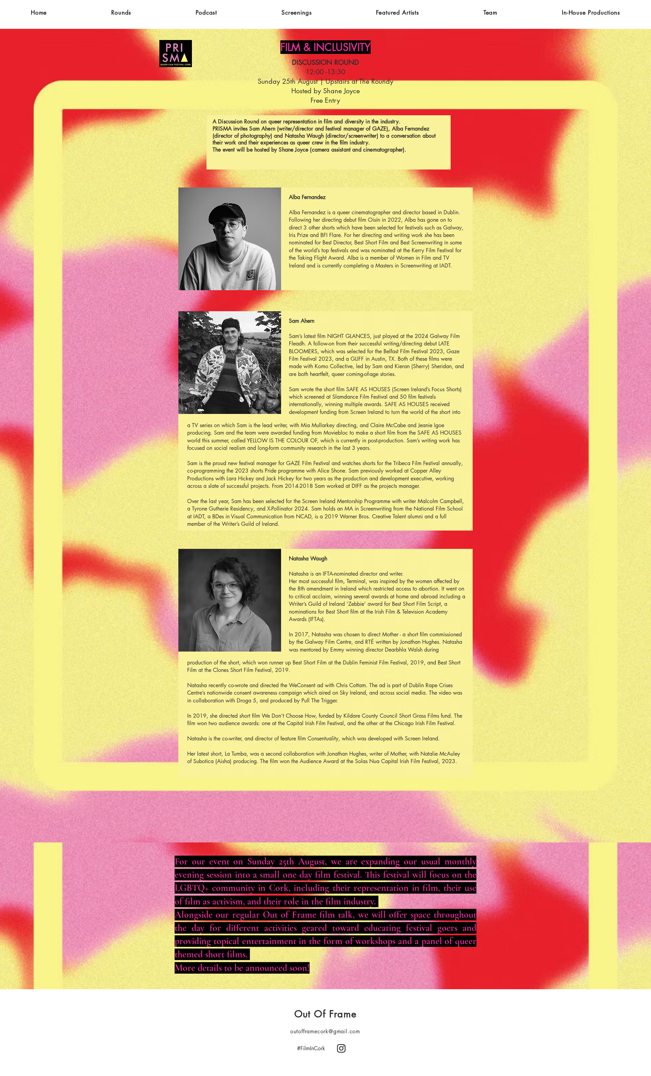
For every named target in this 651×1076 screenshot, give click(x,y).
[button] (121, 12)
